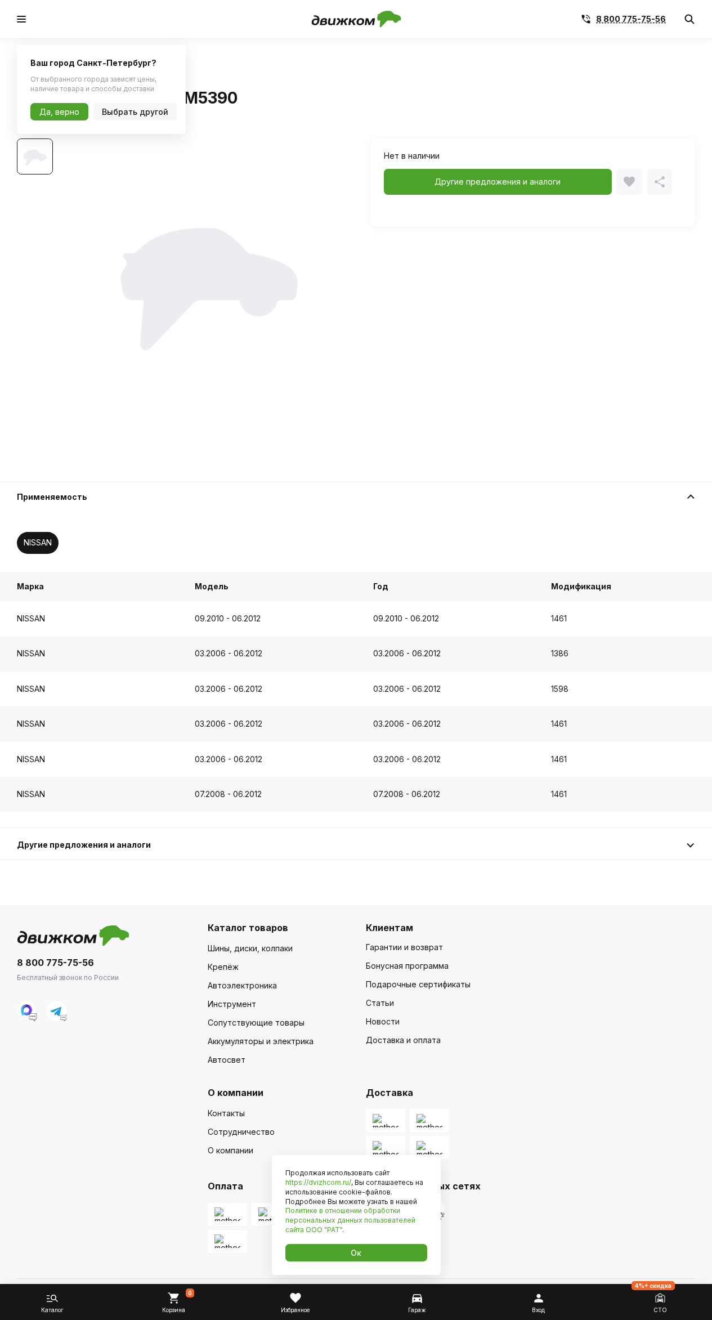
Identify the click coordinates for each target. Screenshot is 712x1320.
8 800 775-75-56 (631, 19)
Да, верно (59, 112)
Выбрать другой (135, 112)
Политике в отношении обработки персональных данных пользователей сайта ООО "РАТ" (350, 1220)
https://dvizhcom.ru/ (318, 1182)
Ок (356, 1253)
